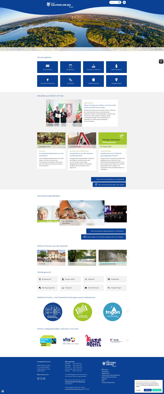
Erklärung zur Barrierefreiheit (111, 375)
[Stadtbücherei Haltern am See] (82, 311)
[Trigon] (112, 311)
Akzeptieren (157, 390)
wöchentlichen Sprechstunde (74, 389)
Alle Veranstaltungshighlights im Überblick (107, 231)
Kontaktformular (44, 374)
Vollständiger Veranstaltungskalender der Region (106, 238)
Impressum (105, 371)
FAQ (103, 380)
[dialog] (149, 386)
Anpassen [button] (138, 390)
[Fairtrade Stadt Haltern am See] (48, 340)
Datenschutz (106, 373)
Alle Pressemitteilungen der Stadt (111, 185)
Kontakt (105, 369)
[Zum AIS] (116, 341)
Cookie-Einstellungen (108, 382)
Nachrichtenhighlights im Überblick (110, 179)
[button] (127, 152)
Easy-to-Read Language (109, 377)
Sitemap (104, 378)
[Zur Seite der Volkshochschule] (70, 341)
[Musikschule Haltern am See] (52, 311)
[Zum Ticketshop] (93, 341)
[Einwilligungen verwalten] (3, 391)
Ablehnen (147, 390)
